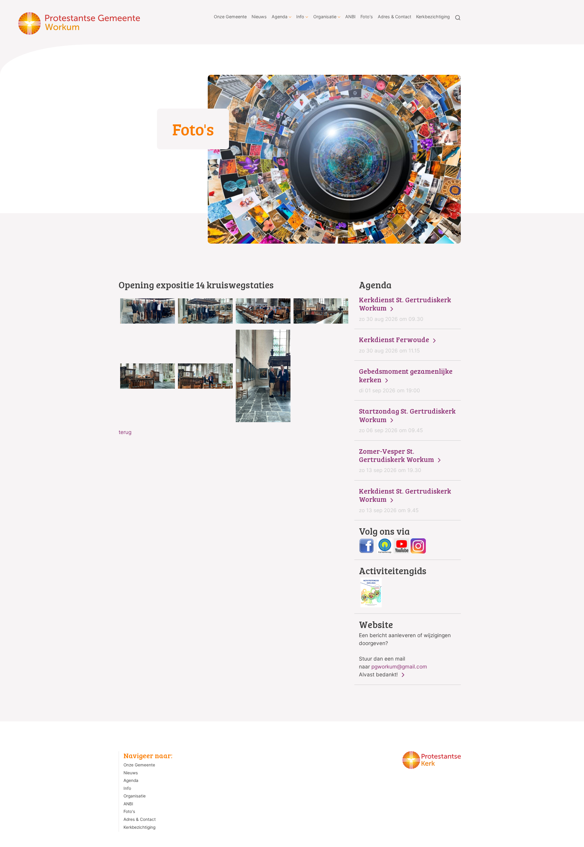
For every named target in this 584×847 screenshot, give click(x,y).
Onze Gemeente (230, 16)
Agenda (279, 16)
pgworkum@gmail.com (399, 666)
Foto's (366, 16)
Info (300, 16)
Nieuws (259, 16)
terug (125, 432)
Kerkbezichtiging (433, 16)
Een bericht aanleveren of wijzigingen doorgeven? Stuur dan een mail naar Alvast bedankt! (405, 649)
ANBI (350, 16)
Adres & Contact (394, 16)
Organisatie (324, 16)
